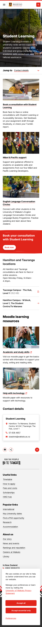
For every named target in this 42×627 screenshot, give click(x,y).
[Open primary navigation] (4, 4)
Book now (9, 247)
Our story (7, 539)
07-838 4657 (14, 432)
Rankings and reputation (14, 548)
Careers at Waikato (11, 552)
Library (6, 556)
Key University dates (12, 513)
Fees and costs (10, 488)
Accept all (21, 603)
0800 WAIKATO (12, 568)
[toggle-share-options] (11, 450)
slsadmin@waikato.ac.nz (19, 436)
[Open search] (38, 5)
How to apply (9, 484)
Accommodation (10, 527)
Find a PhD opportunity (13, 518)
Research (7, 522)
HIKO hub (7, 497)
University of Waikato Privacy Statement (18, 591)
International (8, 509)
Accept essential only (21, 610)
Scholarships (9, 492)
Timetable (7, 479)
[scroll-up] (37, 450)
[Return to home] (15, 5)
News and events (11, 543)
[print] (5, 450)
